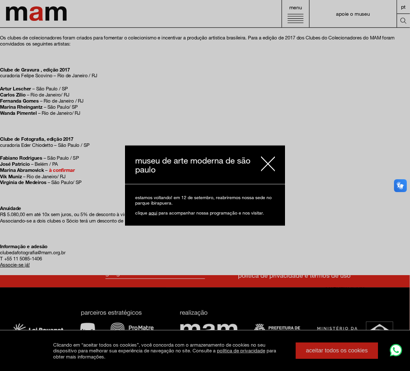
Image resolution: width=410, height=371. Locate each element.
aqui (153, 212)
